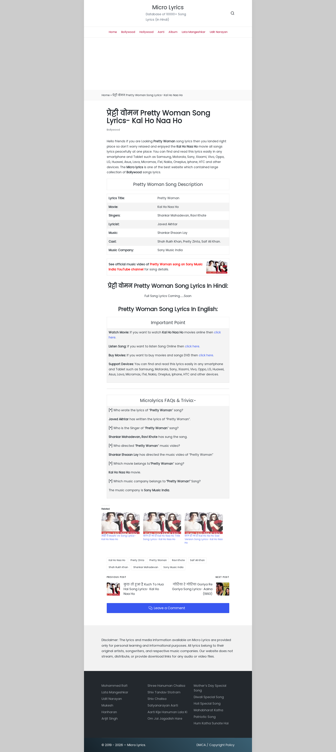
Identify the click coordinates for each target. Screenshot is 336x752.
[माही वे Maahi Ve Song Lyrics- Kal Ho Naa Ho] (121, 523)
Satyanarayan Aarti (163, 705)
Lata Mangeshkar (115, 692)
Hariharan (109, 712)
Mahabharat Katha (208, 710)
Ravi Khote (178, 560)
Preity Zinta (137, 560)
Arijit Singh (110, 718)
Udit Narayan (112, 699)
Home (106, 95)
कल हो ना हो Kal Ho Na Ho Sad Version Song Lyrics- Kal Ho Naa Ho (204, 539)
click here (192, 346)
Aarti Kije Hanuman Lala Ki (167, 712)
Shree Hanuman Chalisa (166, 685)
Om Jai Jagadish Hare (165, 718)
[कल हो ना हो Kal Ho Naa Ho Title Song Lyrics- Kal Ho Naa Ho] (162, 523)
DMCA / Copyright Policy (215, 745)
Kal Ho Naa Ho (117, 560)
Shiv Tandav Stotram (164, 692)
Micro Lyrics (168, 7)
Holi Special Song (207, 703)
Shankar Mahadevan (145, 567)
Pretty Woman (158, 560)
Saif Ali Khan (197, 560)
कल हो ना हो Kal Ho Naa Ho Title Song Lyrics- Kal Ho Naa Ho (161, 537)
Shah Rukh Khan (118, 567)
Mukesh (107, 705)
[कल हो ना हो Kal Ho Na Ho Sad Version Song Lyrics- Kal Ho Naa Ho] (204, 523)
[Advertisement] (168, 63)
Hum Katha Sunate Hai (211, 723)
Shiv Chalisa (157, 699)
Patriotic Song (205, 717)
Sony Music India (173, 567)
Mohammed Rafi (114, 685)
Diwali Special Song (209, 697)
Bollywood (113, 129)
